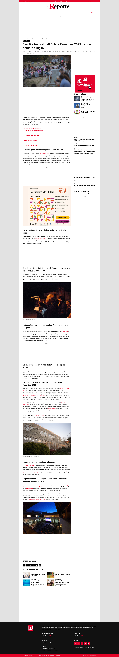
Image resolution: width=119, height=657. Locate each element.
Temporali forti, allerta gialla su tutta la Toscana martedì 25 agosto (87, 99)
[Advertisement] (59, 27)
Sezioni (27, 38)
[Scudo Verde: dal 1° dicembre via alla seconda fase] (77, 105)
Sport (75, 148)
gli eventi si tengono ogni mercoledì (36, 499)
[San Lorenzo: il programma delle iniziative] (26, 575)
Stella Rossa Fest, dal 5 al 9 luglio (32, 138)
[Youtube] (89, 643)
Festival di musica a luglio (30, 140)
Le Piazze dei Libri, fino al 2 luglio (32, 128)
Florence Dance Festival (29, 465)
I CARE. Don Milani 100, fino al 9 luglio (33, 133)
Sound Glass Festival (39, 415)
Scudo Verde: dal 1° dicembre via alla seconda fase (88, 106)
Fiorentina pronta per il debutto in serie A (84, 145)
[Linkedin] (30, 565)
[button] (93, 13)
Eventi (82, 110)
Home (24, 38)
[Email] (40, 565)
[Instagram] (91, 1)
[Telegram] (36, 565)
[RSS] (93, 1)
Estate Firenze (32, 38)
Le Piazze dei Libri (44, 153)
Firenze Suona (52, 408)
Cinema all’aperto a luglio (30, 145)
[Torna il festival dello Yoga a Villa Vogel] (77, 112)
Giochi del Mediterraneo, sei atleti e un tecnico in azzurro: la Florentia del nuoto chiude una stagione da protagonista (84, 151)
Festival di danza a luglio (30, 143)
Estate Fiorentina (32, 561)
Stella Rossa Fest (46, 371)
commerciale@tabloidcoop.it (83, 637)
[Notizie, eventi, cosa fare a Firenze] (59, 6)
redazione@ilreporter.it (50, 637)
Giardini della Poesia (40, 238)
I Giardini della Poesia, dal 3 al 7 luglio (33, 130)
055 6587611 (49, 635)
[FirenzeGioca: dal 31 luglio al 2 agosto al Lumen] (50, 575)
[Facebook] (88, 1)
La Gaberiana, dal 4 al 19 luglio (31, 135)
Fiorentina (76, 137)
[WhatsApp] (33, 565)
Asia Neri (25, 90)
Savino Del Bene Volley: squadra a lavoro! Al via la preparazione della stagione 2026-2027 (85, 179)
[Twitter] (95, 1)
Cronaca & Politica (84, 96)
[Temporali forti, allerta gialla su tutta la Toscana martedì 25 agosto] (77, 98)
